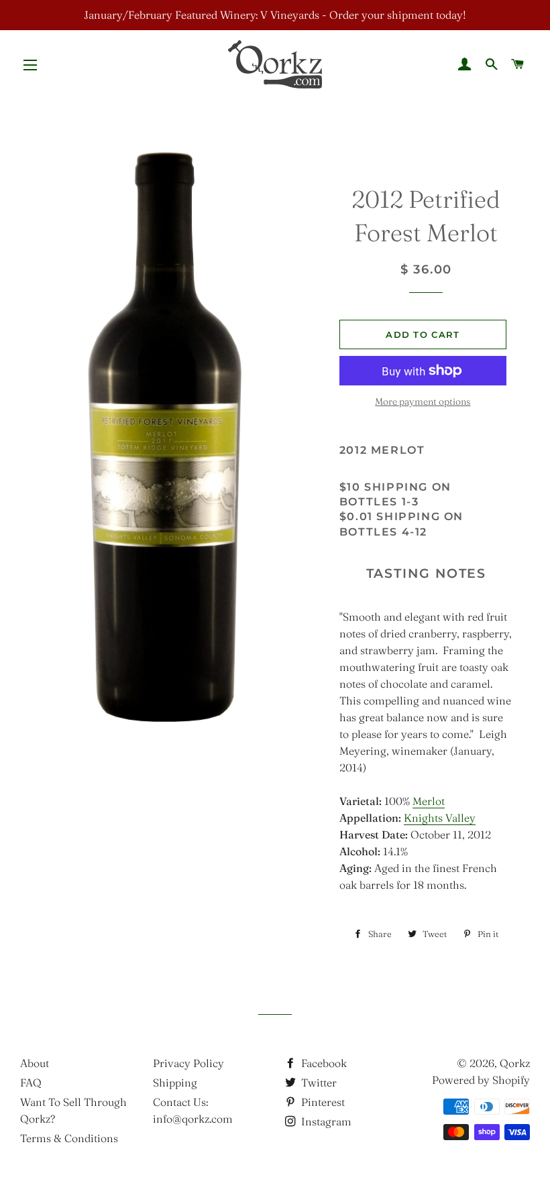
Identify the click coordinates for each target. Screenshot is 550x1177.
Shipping (175, 1082)
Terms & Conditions (69, 1138)
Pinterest (321, 1102)
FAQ (31, 1082)
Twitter (317, 1082)
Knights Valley (440, 817)
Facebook (322, 1063)
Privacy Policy (188, 1063)
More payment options (422, 401)
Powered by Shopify (481, 1080)
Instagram (324, 1121)
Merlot (428, 801)
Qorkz (515, 1063)
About (34, 1063)
